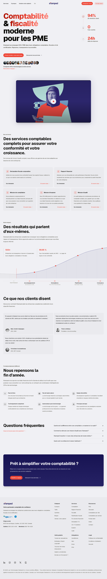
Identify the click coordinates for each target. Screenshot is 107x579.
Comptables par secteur (95, 515)
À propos (13, 3)
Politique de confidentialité (96, 538)
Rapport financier (76, 509)
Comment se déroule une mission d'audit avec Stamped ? (71, 431)
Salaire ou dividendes (60, 552)
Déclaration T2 (75, 521)
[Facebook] (10, 563)
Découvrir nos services (31, 477)
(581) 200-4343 (12, 526)
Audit (73, 531)
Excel (73, 544)
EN (35, 3)
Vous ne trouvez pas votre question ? (13, 431)
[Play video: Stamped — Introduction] (53, 101)
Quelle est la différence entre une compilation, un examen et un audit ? (75, 426)
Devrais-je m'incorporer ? (61, 555)
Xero (73, 541)
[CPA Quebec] (26, 563)
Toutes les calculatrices (61, 538)
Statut (90, 521)
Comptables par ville (94, 512)
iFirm (73, 547)
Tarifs (56, 509)
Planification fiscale (77, 515)
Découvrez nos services (33, 55)
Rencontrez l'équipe (9, 68)
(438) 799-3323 (28, 526)
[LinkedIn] (4, 563)
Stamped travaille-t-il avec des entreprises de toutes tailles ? (73, 436)
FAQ (90, 506)
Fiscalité (74, 512)
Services (5, 3)
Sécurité (91, 544)
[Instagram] (15, 563)
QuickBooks (75, 538)
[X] (20, 563)
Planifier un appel (16, 477)
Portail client (99, 3)
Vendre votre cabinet (25, 3)
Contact (91, 525)
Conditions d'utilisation (95, 541)
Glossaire (91, 509)
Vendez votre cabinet (60, 518)
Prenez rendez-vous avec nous (13, 55)
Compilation (75, 506)
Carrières (57, 512)
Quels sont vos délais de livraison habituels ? (67, 441)
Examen (74, 528)
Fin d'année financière (77, 518)
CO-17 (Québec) (76, 525)
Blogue (56, 515)
